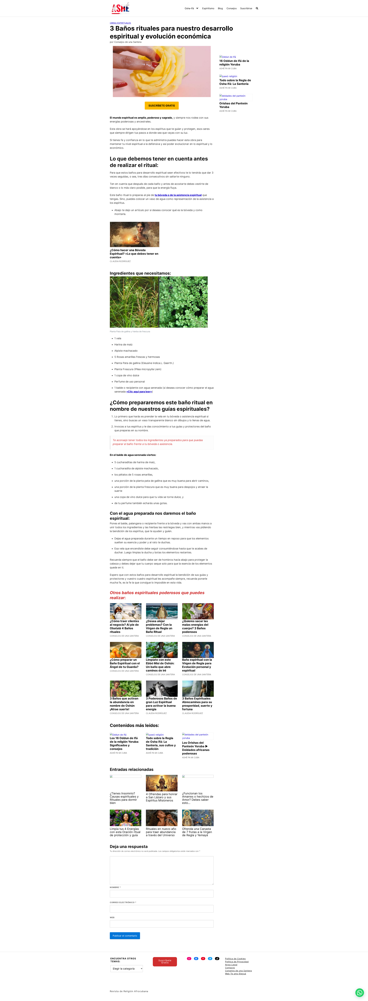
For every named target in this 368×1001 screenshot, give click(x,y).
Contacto (230, 967)
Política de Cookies (235, 958)
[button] (359, 992)
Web (112, 917)
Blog (220, 8)
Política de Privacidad (237, 961)
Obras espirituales (120, 23)
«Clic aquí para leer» (139, 391)
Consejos (232, 8)
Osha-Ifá (189, 8)
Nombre (115, 887)
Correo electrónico (123, 902)
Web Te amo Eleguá (235, 973)
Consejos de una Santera (238, 970)
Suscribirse (246, 8)
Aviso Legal (231, 964)
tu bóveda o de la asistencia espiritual (178, 195)
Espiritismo (208, 8)
